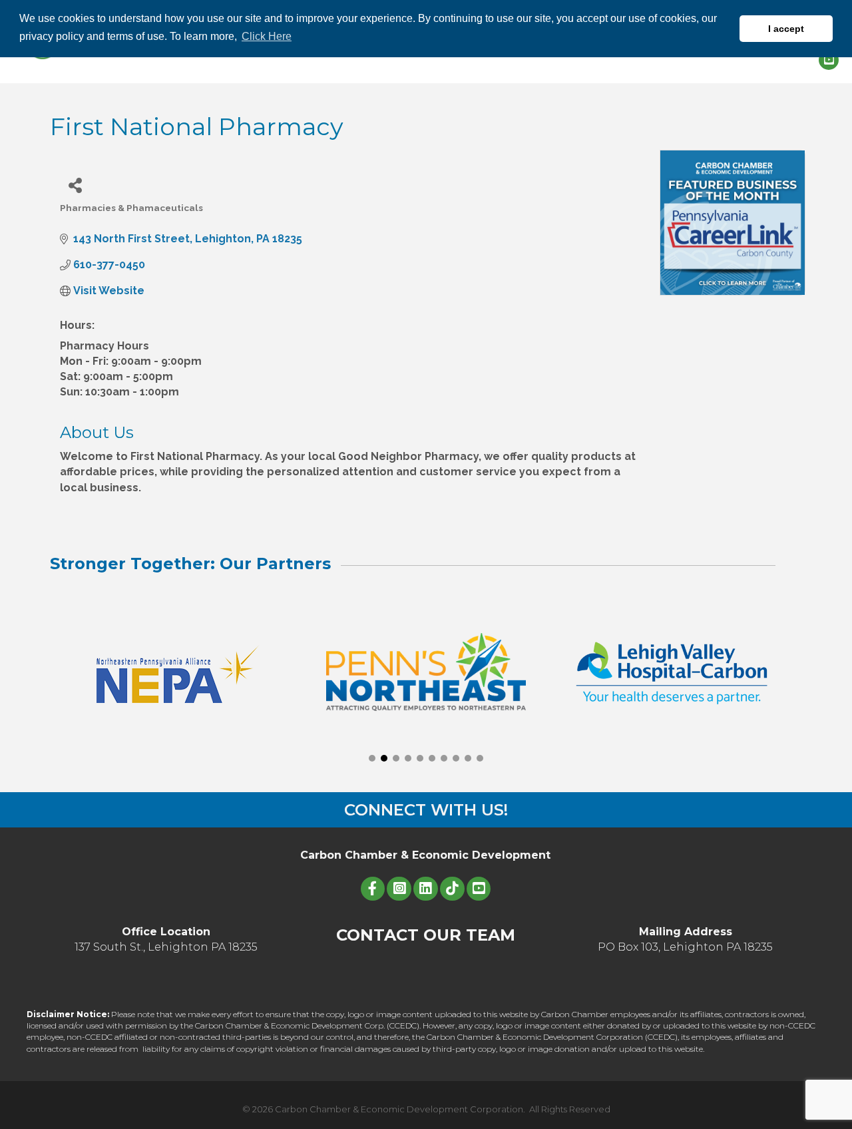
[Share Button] (75, 185)
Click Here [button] (267, 36)
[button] (372, 758)
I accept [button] (786, 28)
